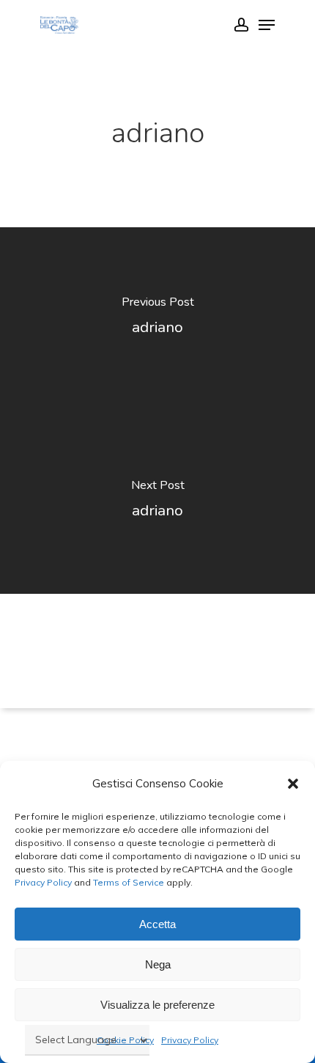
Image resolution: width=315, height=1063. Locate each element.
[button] (293, 783)
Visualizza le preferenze (157, 1004)
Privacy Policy (43, 882)
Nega (158, 964)
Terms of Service (127, 882)
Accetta (157, 924)
